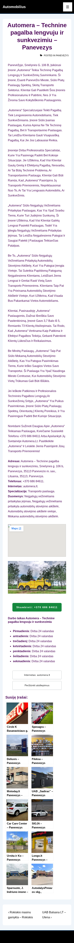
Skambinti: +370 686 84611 (37, 607)
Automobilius (14, 7)
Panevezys (62, 55)
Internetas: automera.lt (37, 674)
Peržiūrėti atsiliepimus (37, 685)
